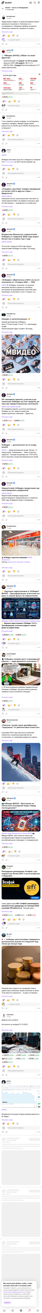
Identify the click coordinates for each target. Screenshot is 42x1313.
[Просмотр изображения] (21, 84)
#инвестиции (7, 833)
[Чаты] (29, 1310)
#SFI (8, 407)
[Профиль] (38, 1310)
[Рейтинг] (31, 3)
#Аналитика (25, 621)
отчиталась (9, 162)
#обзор (24, 833)
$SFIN (18, 407)
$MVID (9, 196)
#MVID (4, 155)
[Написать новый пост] (21, 1310)
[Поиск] (35, 3)
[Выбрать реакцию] (17, 35)
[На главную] (4, 1310)
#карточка (6, 560)
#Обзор (17, 621)
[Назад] (2, 8)
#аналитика (16, 833)
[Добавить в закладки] (3, 44)
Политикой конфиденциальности (14, 1292)
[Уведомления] (39, 2)
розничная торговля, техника (19, 562)
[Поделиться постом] (6, 44)
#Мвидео (5, 621)
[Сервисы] (12, 1310)
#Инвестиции (35, 621)
